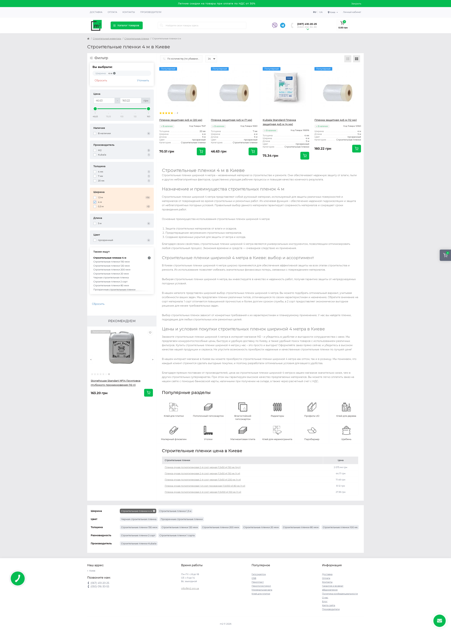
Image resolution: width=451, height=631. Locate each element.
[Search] (161, 25)
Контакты (128, 12)
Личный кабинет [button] (352, 12)
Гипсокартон (259, 574)
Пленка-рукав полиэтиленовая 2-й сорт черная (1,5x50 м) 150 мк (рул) (203, 467)
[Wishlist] (150, 332)
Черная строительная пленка (111, 277)
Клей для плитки (261, 593)
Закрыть (356, 3)
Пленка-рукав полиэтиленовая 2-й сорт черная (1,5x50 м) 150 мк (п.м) (202, 473)
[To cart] (148, 393)
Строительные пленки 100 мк (340, 527)
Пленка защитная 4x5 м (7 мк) (231, 120)
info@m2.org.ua (190, 588)
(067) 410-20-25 (307, 24)
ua (321, 12)
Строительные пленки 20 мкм (111, 273)
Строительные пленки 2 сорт (110, 281)
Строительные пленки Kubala (138, 543)
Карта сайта (328, 605)
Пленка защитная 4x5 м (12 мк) (335, 120)
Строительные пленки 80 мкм (111, 285)
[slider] (95, 109)
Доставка (96, 12)
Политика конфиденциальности (340, 593)
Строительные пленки (136, 38)
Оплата (112, 12)
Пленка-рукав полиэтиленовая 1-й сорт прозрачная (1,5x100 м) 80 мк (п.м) (205, 486)
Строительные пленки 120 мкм (111, 265)
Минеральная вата (262, 589)
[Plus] (198, 167)
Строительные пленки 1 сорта (177, 535)
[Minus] (167, 167)
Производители (150, 12)
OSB (254, 578)
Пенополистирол (261, 586)
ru (314, 12)
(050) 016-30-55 (307, 27)
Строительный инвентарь (107, 38)
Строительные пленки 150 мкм (111, 261)
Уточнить (143, 80)
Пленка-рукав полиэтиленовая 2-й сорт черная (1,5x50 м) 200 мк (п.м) (203, 479)
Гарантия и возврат (332, 586)
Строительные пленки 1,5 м (175, 511)
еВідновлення (330, 589)
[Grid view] (356, 58)
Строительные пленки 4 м (109, 257)
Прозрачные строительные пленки (114, 289)
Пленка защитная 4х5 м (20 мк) (180, 120)
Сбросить (101, 80)
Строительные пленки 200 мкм (111, 269)
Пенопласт (258, 582)
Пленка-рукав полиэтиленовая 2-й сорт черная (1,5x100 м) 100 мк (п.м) (203, 492)
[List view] (347, 58)
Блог (325, 601)
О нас (325, 597)
